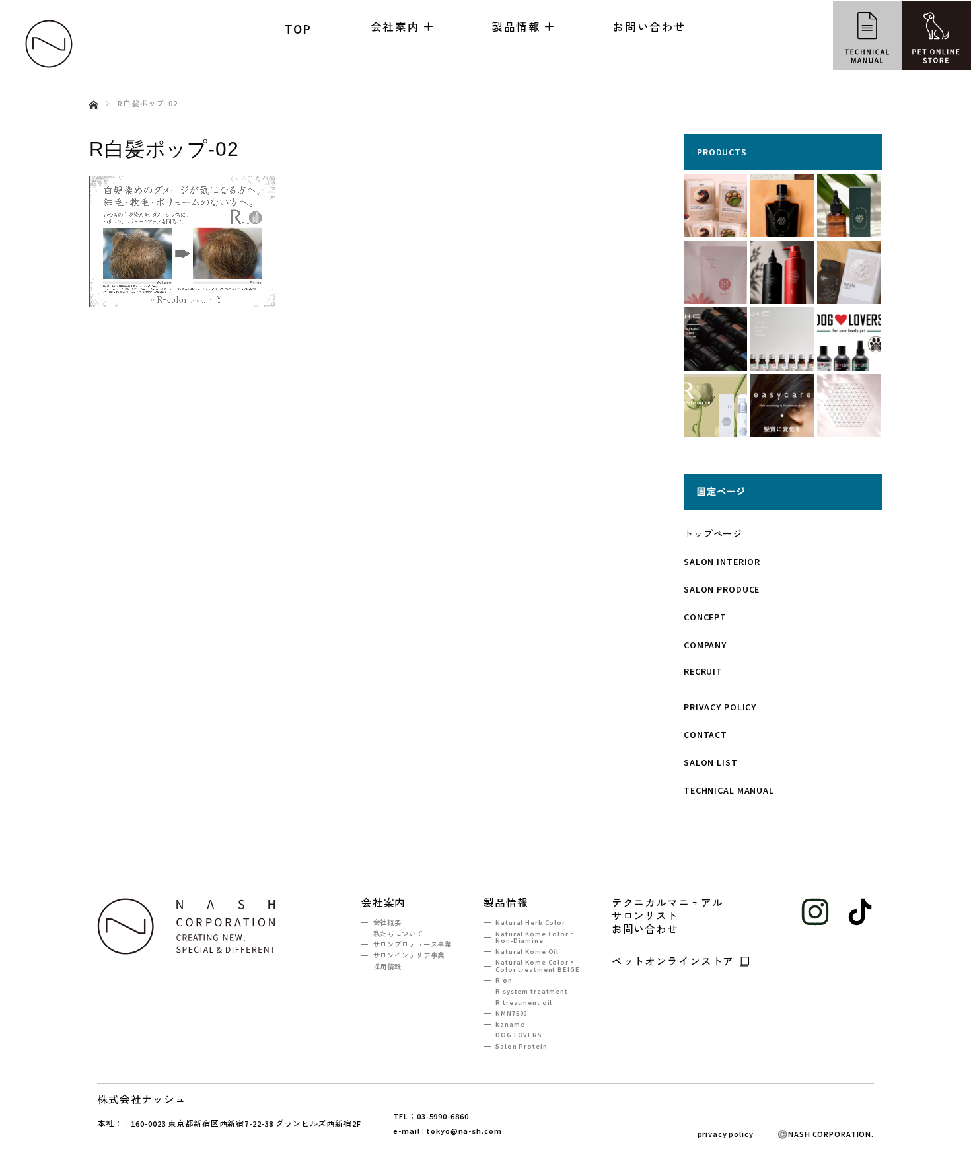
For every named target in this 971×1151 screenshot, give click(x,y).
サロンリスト (645, 916)
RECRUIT (703, 671)
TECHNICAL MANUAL (729, 790)
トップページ (713, 534)
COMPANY (705, 645)
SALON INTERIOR (722, 562)
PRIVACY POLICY (720, 707)
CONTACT (705, 735)
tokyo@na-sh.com (463, 1131)
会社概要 (387, 922)
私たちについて (398, 934)
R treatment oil (523, 1002)
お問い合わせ (649, 27)
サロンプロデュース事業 (412, 944)
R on (503, 980)
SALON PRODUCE (722, 589)
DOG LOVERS (518, 1035)
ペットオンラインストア (673, 961)
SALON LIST (711, 762)
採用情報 (387, 967)
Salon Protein (521, 1046)
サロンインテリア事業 (409, 955)
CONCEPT (705, 617)
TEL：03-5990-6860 (430, 1116)
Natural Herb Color (530, 922)
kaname (509, 1024)
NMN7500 (511, 1013)
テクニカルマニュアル (667, 903)
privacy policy (726, 1134)
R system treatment (531, 991)
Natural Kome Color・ (535, 937)
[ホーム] (93, 89)
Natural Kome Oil (527, 951)
